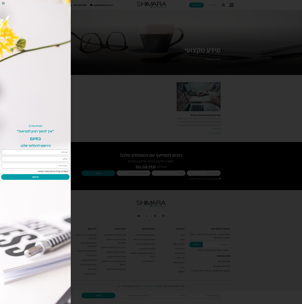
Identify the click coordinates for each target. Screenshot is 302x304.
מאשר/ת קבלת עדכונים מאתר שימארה (53, 171)
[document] (151, 152)
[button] (3, 3)
